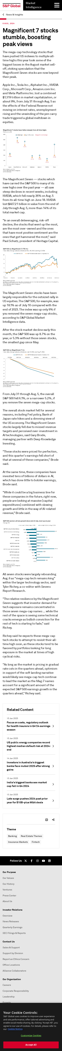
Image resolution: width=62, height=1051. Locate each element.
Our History (8, 884)
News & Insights (14, 14)
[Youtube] (43, 860)
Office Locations (11, 965)
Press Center (9, 895)
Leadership (9, 996)
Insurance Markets (18, 842)
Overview (7, 915)
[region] (31, 1027)
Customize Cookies (31, 1035)
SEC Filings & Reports (14, 933)
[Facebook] (31, 860)
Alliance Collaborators (14, 970)
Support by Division (13, 953)
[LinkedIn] (49, 860)
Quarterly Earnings (12, 927)
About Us (7, 901)
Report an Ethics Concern (16, 959)
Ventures (7, 889)
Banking (12, 836)
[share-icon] (53, 820)
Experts (7, 1002)
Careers (7, 985)
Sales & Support (11, 947)
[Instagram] (37, 860)
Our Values (8, 878)
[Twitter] (25, 860)
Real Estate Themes (31, 836)
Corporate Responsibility (16, 991)
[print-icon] (47, 820)
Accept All (30, 1044)
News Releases (11, 921)
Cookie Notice (15, 1029)
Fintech (36, 842)
